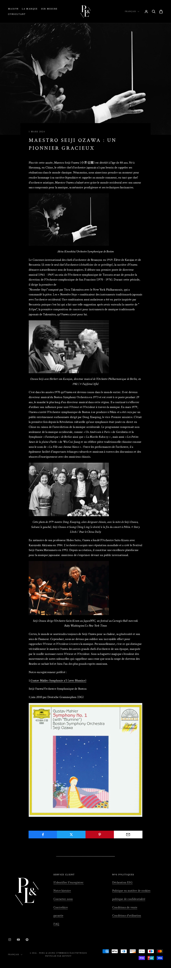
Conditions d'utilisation (126, 915)
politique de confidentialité (128, 899)
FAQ (56, 924)
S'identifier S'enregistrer (68, 882)
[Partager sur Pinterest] (100, 834)
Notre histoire (62, 891)
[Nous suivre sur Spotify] (27, 939)
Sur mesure (49, 8)
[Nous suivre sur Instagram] (9, 939)
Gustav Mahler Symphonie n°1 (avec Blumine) (58, 680)
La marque (30, 8)
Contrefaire (60, 907)
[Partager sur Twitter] (71, 834)
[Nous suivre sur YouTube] (18, 939)
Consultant (17, 14)
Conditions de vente (124, 907)
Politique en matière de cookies (131, 891)
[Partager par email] (128, 834)
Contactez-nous (63, 899)
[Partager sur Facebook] (43, 834)
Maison (13, 8)
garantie (58, 915)
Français (130, 11)
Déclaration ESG (122, 882)
